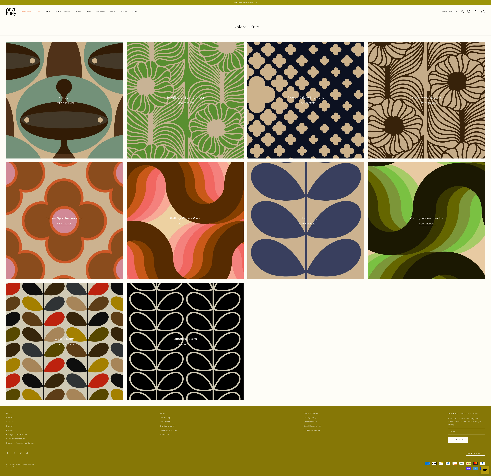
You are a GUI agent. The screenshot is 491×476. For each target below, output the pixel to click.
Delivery (9, 426)
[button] (475, 11)
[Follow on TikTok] (27, 453)
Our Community (167, 426)
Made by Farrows (12, 467)
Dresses (78, 12)
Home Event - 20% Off (30, 12)
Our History (165, 417)
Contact (9, 422)
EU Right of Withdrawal (16, 434)
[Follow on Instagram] (14, 453)
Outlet (134, 12)
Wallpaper (100, 12)
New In (47, 12)
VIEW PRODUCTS (65, 103)
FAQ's (8, 413)
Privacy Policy (310, 417)
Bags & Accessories (62, 12)
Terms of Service (311, 413)
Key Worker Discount (15, 439)
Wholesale (164, 434)
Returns (9, 430)
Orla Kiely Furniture (168, 430)
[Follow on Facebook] (7, 453)
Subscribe (458, 440)
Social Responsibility (312, 426)
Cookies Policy (310, 422)
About (112, 12)
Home (89, 12)
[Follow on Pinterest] (20, 453)
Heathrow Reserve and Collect (20, 443)
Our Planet (165, 422)
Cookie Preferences (312, 430)
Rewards (123, 12)
